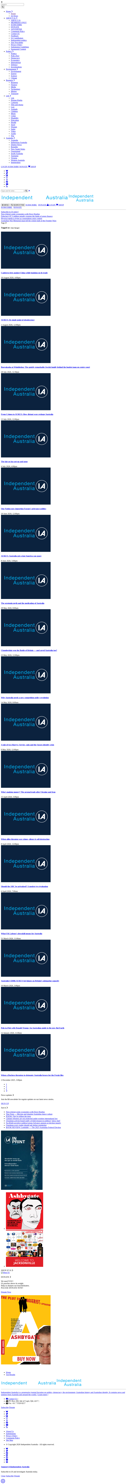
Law (13, 107)
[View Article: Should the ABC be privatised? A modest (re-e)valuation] (26, 881)
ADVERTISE (16, 29)
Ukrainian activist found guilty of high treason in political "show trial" (33, 1121)
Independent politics (19, 40)
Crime (13, 116)
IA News (14, 16)
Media (13, 87)
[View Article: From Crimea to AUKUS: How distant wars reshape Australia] (26, 409)
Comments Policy (18, 31)
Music (13, 114)
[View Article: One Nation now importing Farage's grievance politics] (26, 504)
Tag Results (10, 1375)
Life (8, 96)
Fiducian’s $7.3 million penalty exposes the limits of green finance (27, 216)
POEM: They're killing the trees (18, 1116)
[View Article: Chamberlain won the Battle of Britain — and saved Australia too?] (26, 646)
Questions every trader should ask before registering (26, 1125)
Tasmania (14, 156)
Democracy (15, 58)
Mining (14, 91)
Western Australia (18, 160)
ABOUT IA (11, 18)
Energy (14, 74)
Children (14, 111)
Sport (13, 125)
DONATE (15, 27)
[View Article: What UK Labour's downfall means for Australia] (26, 929)
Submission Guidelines (20, 47)
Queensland (15, 151)
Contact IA (15, 34)
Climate (14, 78)
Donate (12, 1407)
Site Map (9, 1440)
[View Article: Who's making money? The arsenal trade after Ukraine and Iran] (26, 787)
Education (15, 120)
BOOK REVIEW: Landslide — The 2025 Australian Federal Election (33, 1127)
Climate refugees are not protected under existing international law (32, 1119)
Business (9, 80)
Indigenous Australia (19, 142)
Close (3, 1476)
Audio (13, 134)
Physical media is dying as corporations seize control (21, 218)
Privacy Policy (16, 45)
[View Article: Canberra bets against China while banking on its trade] (26, 268)
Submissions (11, 1434)
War (12, 136)
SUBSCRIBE (16, 25)
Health (13, 122)
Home (8, 11)
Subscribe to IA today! (10, 212)
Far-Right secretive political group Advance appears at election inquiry (33, 1123)
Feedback (14, 36)
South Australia (17, 154)
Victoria (14, 158)
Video (13, 131)
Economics (15, 60)
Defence (14, 65)
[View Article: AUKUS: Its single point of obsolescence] (26, 315)
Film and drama (17, 105)
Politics (9, 51)
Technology (15, 89)
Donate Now (6, 1292)
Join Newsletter (17, 42)
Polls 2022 (15, 56)
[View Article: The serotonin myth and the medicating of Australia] (26, 598)
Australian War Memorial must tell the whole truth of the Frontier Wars (28, 221)
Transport (14, 94)
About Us (10, 1431)
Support (15, 1467)
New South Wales (18, 149)
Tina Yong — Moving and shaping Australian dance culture (29, 1114)
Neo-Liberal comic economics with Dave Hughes (20, 214)
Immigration (15, 162)
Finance (14, 85)
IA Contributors (17, 38)
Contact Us (12, 1399)
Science (14, 76)
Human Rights (16, 100)
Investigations (16, 67)
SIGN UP (5, 1103)
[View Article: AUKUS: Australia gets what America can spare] (26, 551)
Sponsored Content (18, 49)
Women (14, 127)
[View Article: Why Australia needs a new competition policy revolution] (26, 693)
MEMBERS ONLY (19, 22)
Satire (13, 129)
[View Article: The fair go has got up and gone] (26, 457)
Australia (10, 138)
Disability (14, 118)
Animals (14, 109)
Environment (11, 69)
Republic (14, 147)
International (16, 62)
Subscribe (5, 1407)
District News (16, 145)
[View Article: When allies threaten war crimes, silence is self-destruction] (26, 834)
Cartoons (14, 102)
